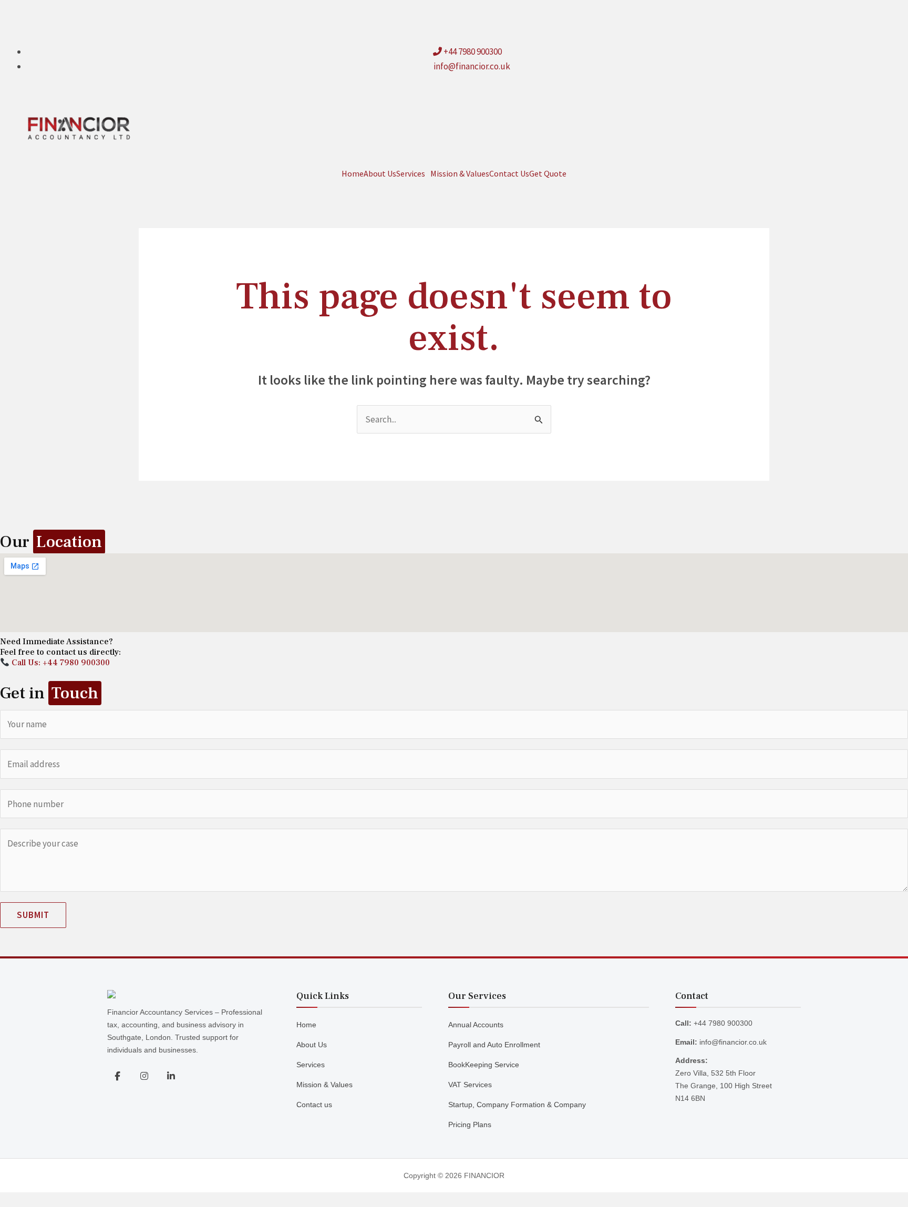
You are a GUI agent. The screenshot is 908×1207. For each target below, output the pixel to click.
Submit (33, 915)
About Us (380, 173)
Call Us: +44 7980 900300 (59, 662)
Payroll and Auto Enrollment (494, 1044)
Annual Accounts (475, 1024)
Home (353, 173)
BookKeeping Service (483, 1064)
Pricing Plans (469, 1124)
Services (410, 173)
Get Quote (547, 173)
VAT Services (470, 1084)
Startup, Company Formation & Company (517, 1104)
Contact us (314, 1104)
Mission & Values (459, 173)
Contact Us (509, 173)
